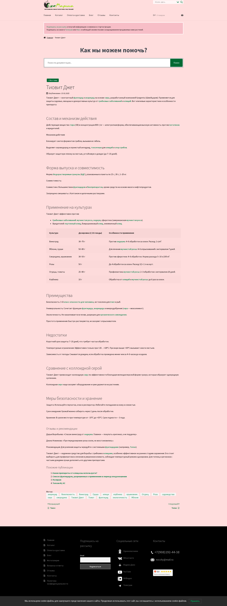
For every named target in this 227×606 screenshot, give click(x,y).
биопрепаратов (95, 187)
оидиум (97, 220)
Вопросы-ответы (55, 565)
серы (107, 97)
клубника (117, 494)
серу (86, 374)
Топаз (133, 447)
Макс (78, 30)
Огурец (145, 494)
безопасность (68, 494)
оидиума (121, 241)
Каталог (59, 15)
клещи (106, 494)
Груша (95, 494)
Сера (72, 125)
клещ (100, 223)
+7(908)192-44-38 (166, 552)
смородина (61, 497)
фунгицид (78, 97)
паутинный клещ (73, 223)
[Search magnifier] (181, 2)
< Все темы (52, 80)
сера (125, 308)
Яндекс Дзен (129, 564)
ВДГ (83, 174)
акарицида (99, 308)
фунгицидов (79, 187)
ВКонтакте (128, 558)
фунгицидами (111, 447)
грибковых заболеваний (110, 101)
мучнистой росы (129, 249)
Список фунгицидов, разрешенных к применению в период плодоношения (90, 476)
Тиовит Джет (77, 497)
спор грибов (121, 147)
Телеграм (69, 30)
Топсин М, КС (59, 483)
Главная (47, 15)
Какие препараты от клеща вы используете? (75, 473)
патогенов (174, 125)
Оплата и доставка (76, 15)
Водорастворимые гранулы (66, 174)
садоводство (168, 494)
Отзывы (101, 15)
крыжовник (132, 494)
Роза (155, 494)
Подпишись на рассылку (57, 27)
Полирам (57, 479)
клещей (127, 101)
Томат (91, 497)
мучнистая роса (84, 220)
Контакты (114, 15)
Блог (91, 15)
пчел (112, 302)
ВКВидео (127, 578)
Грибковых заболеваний (64, 220)
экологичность (120, 497)
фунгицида (87, 308)
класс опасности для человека (79, 302)
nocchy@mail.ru (164, 559)
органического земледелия (113, 314)
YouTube (127, 571)
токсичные (96, 147)
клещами (108, 453)
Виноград (83, 494)
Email (82, 555)
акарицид (90, 97)
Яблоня (134, 497)
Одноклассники (130, 551)
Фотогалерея (53, 560)
